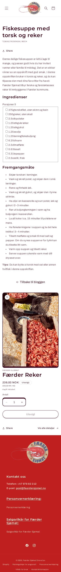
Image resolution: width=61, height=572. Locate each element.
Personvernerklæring (18, 507)
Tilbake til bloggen (32, 282)
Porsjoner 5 (9, 104)
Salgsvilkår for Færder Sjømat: (23, 532)
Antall (5, 395)
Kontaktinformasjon (40, 569)
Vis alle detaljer (46, 428)
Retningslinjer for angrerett (24, 564)
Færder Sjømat (29, 560)
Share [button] (9, 51)
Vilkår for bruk (22, 569)
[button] (6, 8)
